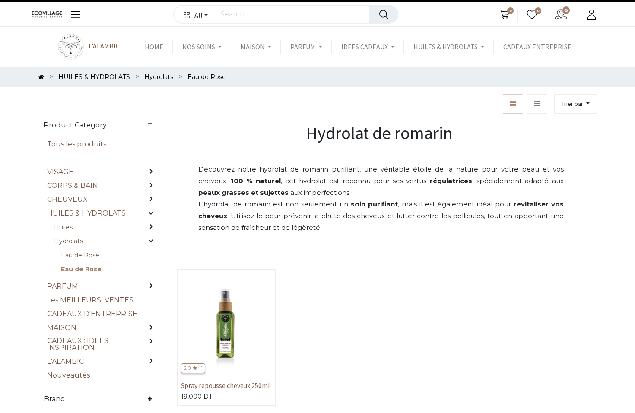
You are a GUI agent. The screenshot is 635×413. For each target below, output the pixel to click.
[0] (504, 16)
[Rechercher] (383, 14)
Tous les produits (76, 144)
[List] (537, 104)
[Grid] (513, 104)
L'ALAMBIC (103, 45)
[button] (193, 14)
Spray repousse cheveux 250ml (225, 385)
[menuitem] (159, 46)
